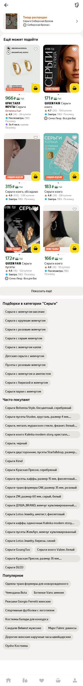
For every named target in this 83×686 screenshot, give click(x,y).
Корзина (58, 680)
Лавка (25, 680)
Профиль (74, 680)
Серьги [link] (15, 105)
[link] (25, 311)
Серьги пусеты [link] (18, 265)
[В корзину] (36, 88)
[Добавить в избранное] (35, 49)
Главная (8, 680)
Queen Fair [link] (52, 103)
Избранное (41, 680)
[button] (6, 5)
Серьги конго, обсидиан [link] (21, 191)
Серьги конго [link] (57, 105)
